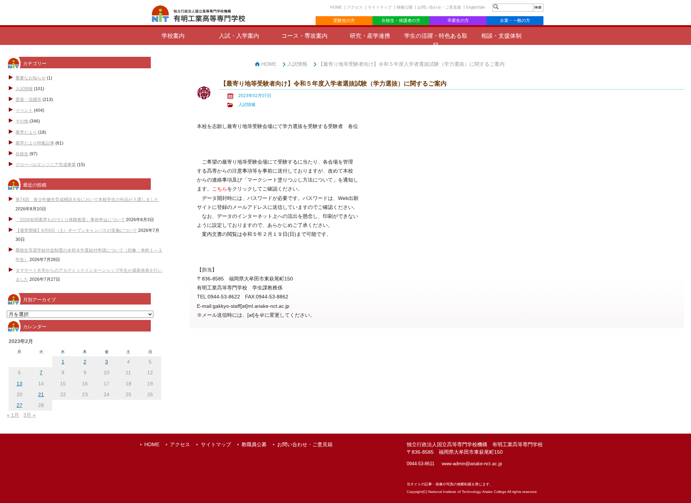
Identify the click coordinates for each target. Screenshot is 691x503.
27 (19, 405)
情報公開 (404, 7)
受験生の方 (344, 20)
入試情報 (24, 88)
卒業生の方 (458, 20)
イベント (24, 110)
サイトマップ (380, 7)
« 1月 (13, 415)
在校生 (21, 153)
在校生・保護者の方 (400, 20)
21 (41, 394)
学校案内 (173, 36)
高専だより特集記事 (34, 143)
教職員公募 (254, 444)
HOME (336, 7)
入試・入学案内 (239, 36)
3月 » (29, 415)
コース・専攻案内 (304, 36)
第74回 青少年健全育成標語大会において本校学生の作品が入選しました (87, 199)
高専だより (26, 132)
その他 (21, 121)
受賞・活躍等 (28, 99)
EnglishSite (475, 7)
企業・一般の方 (515, 20)
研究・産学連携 (370, 36)
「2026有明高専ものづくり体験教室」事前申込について (70, 219)
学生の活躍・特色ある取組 (436, 40)
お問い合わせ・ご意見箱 (439, 7)
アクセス (355, 7)
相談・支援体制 (501, 36)
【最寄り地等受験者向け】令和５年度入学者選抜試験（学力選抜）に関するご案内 (411, 64)
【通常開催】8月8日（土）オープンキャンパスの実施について (76, 230)
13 (19, 384)
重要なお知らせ (30, 78)
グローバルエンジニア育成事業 (45, 164)
